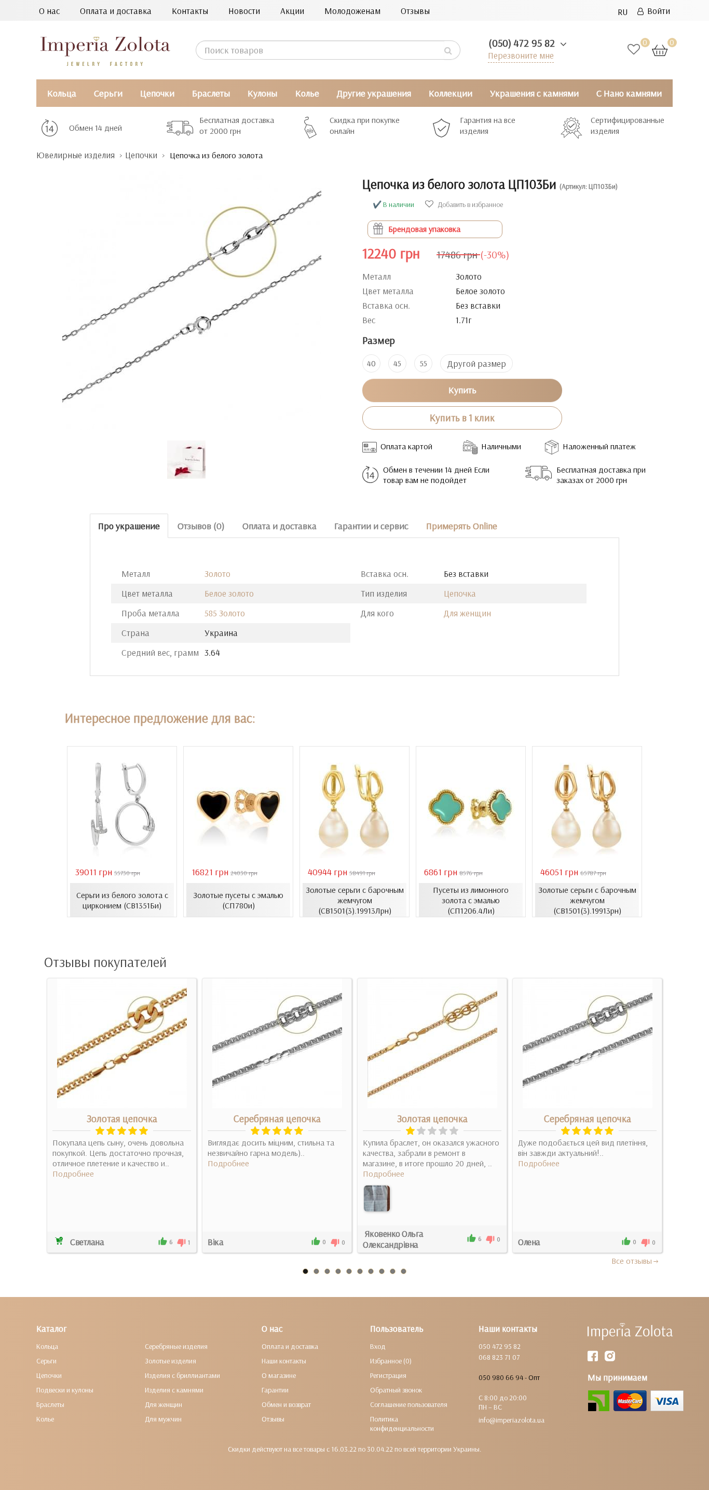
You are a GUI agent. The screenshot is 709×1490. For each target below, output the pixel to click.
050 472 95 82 (500, 1346)
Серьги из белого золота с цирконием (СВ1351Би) (122, 900)
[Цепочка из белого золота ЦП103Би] (191, 295)
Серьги (108, 93)
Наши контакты (284, 1360)
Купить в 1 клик (462, 417)
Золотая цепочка (122, 1118)
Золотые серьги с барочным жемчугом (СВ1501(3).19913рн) (587, 900)
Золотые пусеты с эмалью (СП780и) (238, 900)
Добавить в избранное (469, 204)
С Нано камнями (629, 93)
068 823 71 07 (499, 1357)
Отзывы (415, 10)
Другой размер (476, 363)
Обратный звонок (396, 1390)
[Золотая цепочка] (377, 1198)
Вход (378, 1346)
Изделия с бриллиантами (182, 1375)
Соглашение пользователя (408, 1404)
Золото (217, 573)
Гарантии (275, 1390)
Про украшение (129, 526)
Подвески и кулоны (64, 1390)
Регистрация (388, 1375)
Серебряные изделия (176, 1346)
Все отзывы (631, 1261)
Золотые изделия (170, 1360)
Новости (244, 10)
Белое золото (229, 593)
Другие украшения (374, 93)
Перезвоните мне (521, 55)
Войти (657, 10)
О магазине (279, 1375)
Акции (292, 10)
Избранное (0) (391, 1360)
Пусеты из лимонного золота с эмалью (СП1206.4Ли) (471, 900)
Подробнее (73, 1173)
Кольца (61, 93)
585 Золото (224, 613)
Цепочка (460, 593)
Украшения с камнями (534, 93)
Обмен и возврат (286, 1404)
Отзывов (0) (201, 526)
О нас (49, 10)
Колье (307, 93)
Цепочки (157, 93)
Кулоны (262, 93)
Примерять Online (461, 526)
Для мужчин (163, 1419)
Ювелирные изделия (75, 154)
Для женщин (467, 613)
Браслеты (211, 93)
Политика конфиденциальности (402, 1423)
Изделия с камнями (174, 1390)
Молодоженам (352, 10)
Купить (462, 390)
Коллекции (450, 93)
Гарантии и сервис (371, 526)
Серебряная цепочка (277, 1118)
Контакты (190, 10)
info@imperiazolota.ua (511, 1420)
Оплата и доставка (116, 10)
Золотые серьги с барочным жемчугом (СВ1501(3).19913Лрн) (355, 900)
